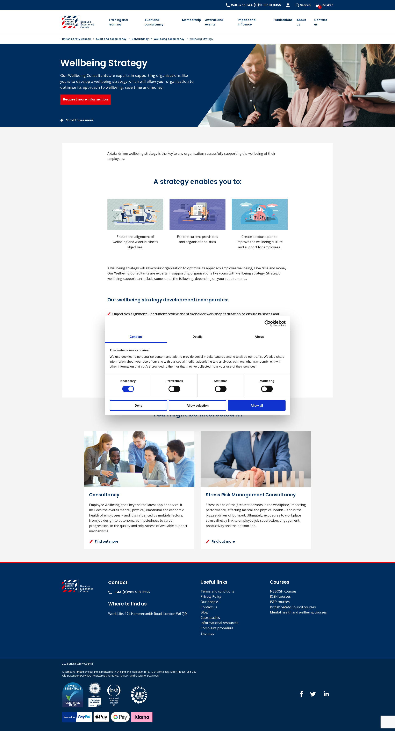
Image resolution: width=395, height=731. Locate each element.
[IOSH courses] (114, 694)
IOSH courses (280, 596)
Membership (191, 20)
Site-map (207, 633)
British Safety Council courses (293, 607)
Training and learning (118, 22)
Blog (204, 612)
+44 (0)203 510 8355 (132, 592)
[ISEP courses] (139, 694)
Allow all (257, 405)
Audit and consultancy (153, 22)
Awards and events (214, 22)
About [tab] (259, 336)
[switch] (174, 389)
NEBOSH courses (283, 591)
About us (301, 22)
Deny (138, 405)
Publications (283, 20)
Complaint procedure (217, 628)
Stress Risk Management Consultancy (251, 495)
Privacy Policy (211, 596)
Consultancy (140, 39)
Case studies (210, 617)
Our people (209, 602)
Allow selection (198, 405)
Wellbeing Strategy (201, 39)
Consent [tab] (136, 336)
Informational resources (219, 622)
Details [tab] (198, 336)
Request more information (85, 99)
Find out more (106, 541)
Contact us (320, 22)
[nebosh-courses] (94, 694)
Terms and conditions (217, 591)
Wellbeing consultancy (169, 39)
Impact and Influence (247, 22)
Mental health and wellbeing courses (298, 612)
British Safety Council (76, 39)
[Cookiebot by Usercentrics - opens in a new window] (268, 323)
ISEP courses (280, 602)
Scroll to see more (79, 120)
